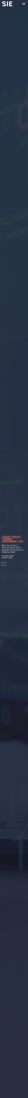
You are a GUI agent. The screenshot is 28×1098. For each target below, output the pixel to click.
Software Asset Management (9, 541)
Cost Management (7, 539)
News (21, 541)
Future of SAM (6, 537)
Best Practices (16, 537)
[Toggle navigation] (23, 4)
